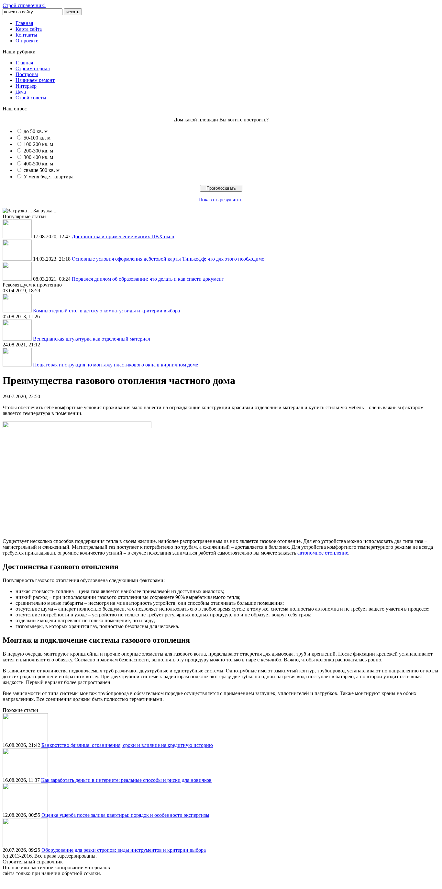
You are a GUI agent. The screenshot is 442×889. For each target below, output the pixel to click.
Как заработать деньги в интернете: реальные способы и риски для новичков (126, 780)
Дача (21, 92)
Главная (24, 23)
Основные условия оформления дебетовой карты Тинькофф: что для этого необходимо (168, 259)
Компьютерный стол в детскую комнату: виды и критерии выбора (106, 310)
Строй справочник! (24, 5)
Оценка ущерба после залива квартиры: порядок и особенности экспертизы (125, 815)
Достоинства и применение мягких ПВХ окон (123, 236)
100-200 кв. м (38, 144)
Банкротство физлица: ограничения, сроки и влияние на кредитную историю (127, 745)
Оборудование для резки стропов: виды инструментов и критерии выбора (123, 850)
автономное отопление (322, 553)
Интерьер (26, 86)
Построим (27, 74)
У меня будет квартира (48, 176)
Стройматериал (33, 68)
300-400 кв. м (38, 157)
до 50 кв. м (36, 131)
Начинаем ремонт (35, 80)
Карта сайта (29, 29)
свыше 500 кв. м (42, 170)
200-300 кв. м (38, 150)
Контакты (26, 35)
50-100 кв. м (37, 138)
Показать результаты (221, 199)
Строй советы (31, 97)
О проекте (27, 40)
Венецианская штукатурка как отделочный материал (91, 339)
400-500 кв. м (38, 163)
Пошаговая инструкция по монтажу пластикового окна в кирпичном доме (115, 364)
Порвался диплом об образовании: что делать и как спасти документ (148, 279)
